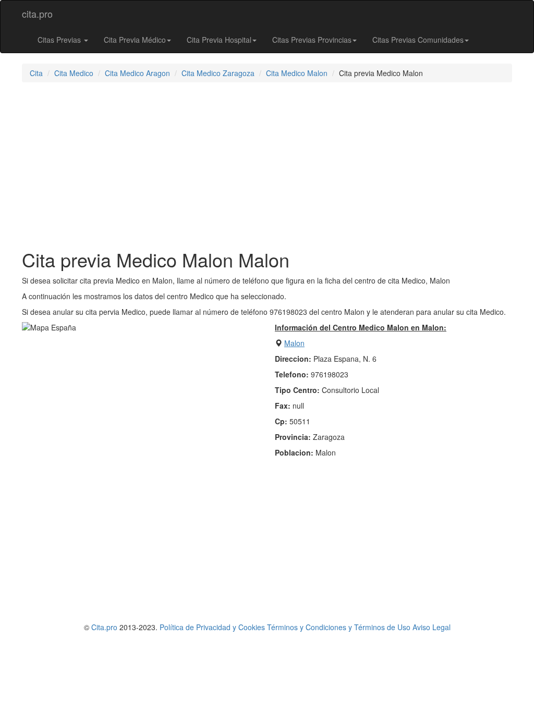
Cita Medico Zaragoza (217, 73)
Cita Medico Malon (296, 73)
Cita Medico (73, 73)
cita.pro (37, 13)
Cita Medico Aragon (137, 73)
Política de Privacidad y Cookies (212, 627)
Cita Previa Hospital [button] (219, 39)
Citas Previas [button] (60, 39)
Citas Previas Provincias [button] (311, 39)
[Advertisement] (267, 166)
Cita (36, 73)
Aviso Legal (431, 627)
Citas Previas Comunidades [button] (418, 39)
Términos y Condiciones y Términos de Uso (338, 627)
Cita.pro (104, 627)
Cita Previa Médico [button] (135, 39)
